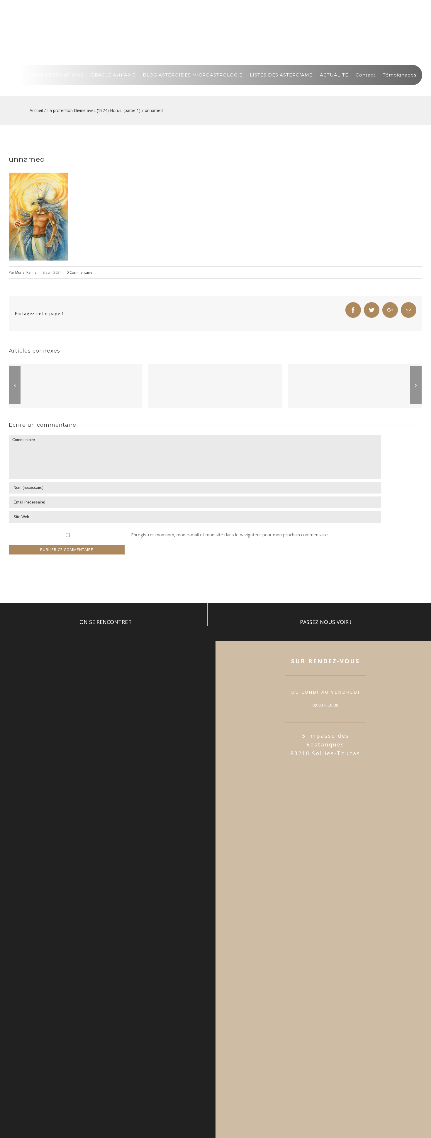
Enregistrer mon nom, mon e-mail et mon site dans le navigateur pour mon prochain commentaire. (230, 534)
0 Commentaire (79, 272)
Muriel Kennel (26, 272)
